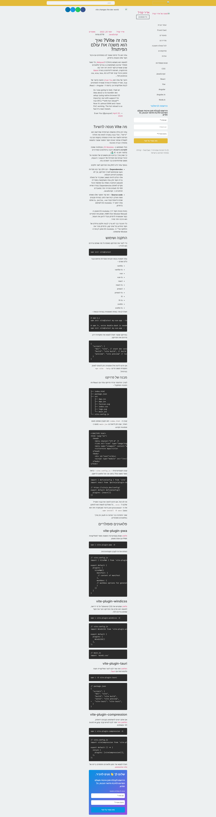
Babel (95, 70)
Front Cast (161, 30)
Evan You (108, 80)
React (162, 79)
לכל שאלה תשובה (159, 46)
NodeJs (162, 100)
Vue (163, 84)
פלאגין (124, 536)
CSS (163, 69)
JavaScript (160, 74)
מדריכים (163, 41)
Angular (162, 89)
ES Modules (109, 147)
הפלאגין (124, 669)
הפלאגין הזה (122, 722)
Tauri (113, 671)
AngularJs (161, 95)
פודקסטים (162, 51)
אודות (164, 56)
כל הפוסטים (142, 17)
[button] (83, 9)
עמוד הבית (162, 25)
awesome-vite (121, 767)
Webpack (101, 62)
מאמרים (163, 35)
